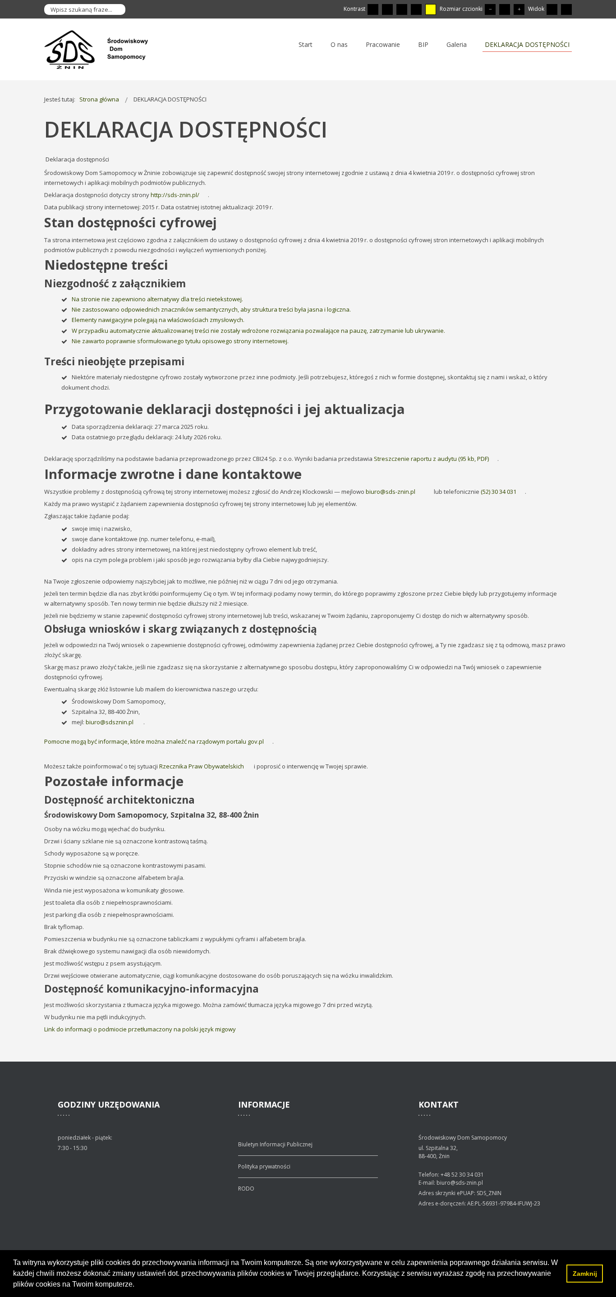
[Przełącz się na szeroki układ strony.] (566, 9)
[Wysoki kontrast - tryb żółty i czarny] (430, 9)
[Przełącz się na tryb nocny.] (387, 9)
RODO (246, 1188)
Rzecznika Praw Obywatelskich (201, 766)
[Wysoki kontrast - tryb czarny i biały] (401, 9)
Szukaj (116, 9)
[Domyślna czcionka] (504, 9)
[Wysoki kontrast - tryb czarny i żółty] (416, 9)
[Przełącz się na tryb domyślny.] (373, 9)
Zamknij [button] (585, 1273)
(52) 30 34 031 (498, 492)
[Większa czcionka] (519, 9)
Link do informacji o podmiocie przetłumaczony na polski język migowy (140, 1029)
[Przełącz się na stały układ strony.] (552, 9)
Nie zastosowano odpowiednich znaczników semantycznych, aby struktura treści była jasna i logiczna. (212, 309)
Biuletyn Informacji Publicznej (275, 1144)
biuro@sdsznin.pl (110, 722)
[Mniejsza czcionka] (490, 9)
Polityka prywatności (264, 1166)
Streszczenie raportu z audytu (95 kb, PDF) (431, 459)
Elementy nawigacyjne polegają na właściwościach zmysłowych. (159, 320)
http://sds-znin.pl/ (175, 195)
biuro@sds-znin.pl (390, 492)
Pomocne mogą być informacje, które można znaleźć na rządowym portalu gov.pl (154, 741)
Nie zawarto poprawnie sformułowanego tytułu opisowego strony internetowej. (181, 341)
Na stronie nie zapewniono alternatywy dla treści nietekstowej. (157, 299)
